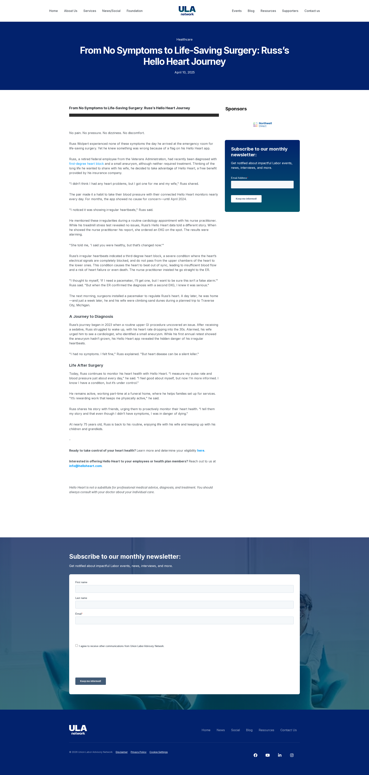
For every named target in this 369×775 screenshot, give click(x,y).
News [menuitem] (221, 730)
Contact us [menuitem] (312, 11)
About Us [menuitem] (70, 11)
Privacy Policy (138, 752)
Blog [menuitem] (251, 11)
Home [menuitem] (53, 11)
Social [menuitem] (235, 730)
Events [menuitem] (237, 11)
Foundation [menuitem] (135, 11)
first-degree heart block (86, 164)
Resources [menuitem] (268, 11)
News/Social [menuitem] (111, 11)
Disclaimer (122, 752)
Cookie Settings (159, 752)
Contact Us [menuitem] (288, 730)
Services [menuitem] (89, 11)
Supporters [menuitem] (290, 11)
